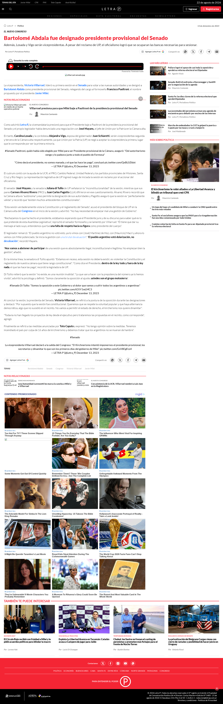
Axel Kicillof (70, 2)
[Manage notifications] (217, 689)
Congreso (59, 368)
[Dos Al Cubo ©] (13, 696)
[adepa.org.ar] (32, 696)
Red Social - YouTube (125, 663)
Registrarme (212, 9)
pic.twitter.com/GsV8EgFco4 (116, 348)
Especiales (79, 16)
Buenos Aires (82, 671)
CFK (36, 2)
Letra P (10, 25)
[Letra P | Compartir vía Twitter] (193, 51)
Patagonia (152, 671)
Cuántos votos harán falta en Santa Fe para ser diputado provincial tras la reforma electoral (185, 225)
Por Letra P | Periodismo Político (17, 52)
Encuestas (138, 16)
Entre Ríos (113, 671)
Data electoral (109, 16)
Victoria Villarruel (34, 85)
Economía (69, 671)
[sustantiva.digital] (44, 696)
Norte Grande (138, 671)
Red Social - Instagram (118, 663)
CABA (92, 671)
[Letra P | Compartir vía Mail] (217, 51)
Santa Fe (101, 671)
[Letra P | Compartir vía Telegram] (209, 51)
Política (20, 25)
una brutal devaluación (73, 237)
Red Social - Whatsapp (133, 663)
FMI (44, 2)
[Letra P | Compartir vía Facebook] (201, 51)
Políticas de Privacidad (207, 700)
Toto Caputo (56, 2)
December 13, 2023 (88, 166)
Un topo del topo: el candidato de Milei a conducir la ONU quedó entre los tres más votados (184, 208)
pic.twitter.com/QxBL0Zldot (120, 162)
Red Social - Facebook (110, 663)
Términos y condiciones (187, 700)
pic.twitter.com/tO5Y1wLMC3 (75, 289)
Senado (49, 368)
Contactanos (93, 663)
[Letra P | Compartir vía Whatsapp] (185, 51)
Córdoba (124, 671)
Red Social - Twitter (103, 663)
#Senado (10, 150)
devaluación (11, 240)
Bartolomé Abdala (14, 89)
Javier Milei (25, 2)
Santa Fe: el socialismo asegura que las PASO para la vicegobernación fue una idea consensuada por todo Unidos (184, 216)
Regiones (54, 16)
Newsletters (165, 16)
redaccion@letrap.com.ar (206, 698)
